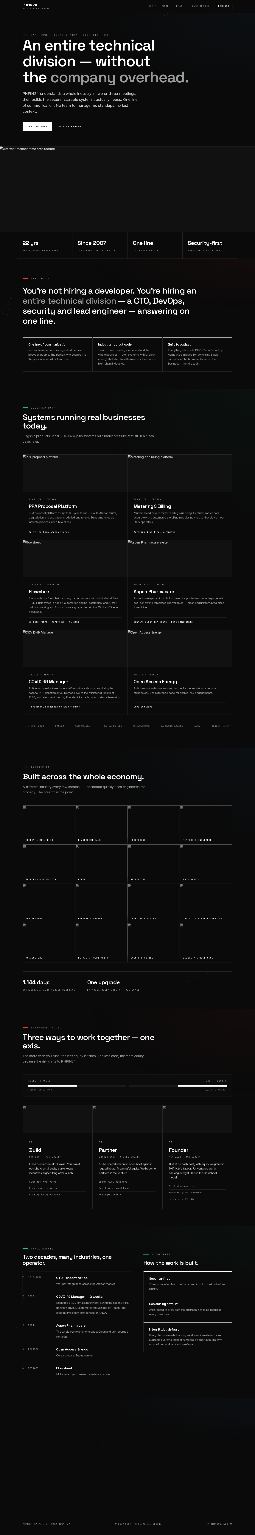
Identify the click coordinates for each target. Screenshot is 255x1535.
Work (165, 6)
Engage (179, 6)
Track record (199, 6)
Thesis (152, 6)
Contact (223, 6)
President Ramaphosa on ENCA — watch (55, 706)
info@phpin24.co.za (127, 1493)
